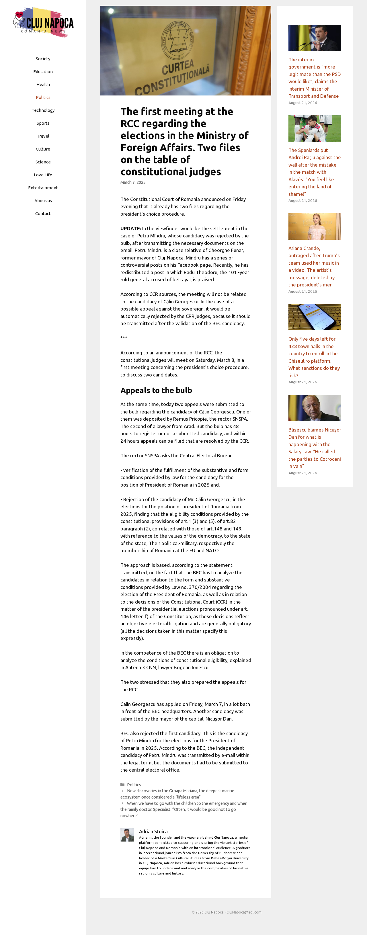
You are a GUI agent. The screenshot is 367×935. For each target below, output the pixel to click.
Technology (43, 110)
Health (43, 84)
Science (43, 161)
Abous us (43, 200)
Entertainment (43, 187)
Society (43, 58)
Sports (43, 123)
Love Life (43, 174)
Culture (43, 149)
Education (43, 71)
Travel (43, 136)
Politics (43, 97)
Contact (43, 213)
